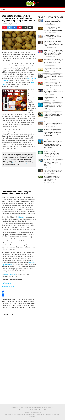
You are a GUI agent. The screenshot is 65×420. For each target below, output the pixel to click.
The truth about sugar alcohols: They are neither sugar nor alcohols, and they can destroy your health (53, 43)
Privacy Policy (32, 416)
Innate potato (11, 305)
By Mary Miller (53, 47)
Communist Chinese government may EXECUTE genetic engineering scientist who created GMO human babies (53, 106)
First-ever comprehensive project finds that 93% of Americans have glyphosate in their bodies (53, 123)
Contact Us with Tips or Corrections (32, 412)
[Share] (19, 295)
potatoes (4, 307)
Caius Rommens (22, 299)
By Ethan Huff (52, 126)
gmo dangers (22, 303)
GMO (15, 303)
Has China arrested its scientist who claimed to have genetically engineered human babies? (53, 153)
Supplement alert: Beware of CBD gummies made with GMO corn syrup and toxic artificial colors (53, 84)
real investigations (14, 307)
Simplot (22, 307)
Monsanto (20, 305)
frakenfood (26, 301)
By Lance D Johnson (54, 156)
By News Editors (53, 71)
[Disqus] (19, 338)
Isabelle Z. (14, 24)
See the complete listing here (21, 163)
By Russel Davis (53, 65)
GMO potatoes (31, 303)
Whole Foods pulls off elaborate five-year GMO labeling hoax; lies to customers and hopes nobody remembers (53, 115)
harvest (4, 305)
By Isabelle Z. (53, 24)
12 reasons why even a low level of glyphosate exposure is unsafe (53, 69)
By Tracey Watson (53, 137)
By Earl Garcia (53, 79)
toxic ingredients (31, 307)
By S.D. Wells (52, 38)
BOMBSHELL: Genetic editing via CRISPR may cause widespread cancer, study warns (52, 21)
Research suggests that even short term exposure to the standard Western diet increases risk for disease (53, 62)
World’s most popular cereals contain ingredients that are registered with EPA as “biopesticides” (52, 178)
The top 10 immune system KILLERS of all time (53, 98)
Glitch (12, 303)
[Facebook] (19, 290)
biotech (14, 299)
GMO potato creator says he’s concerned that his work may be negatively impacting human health (53, 29)
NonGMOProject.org (8, 286)
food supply (18, 301)
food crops (10, 301)
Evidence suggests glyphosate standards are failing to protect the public (53, 76)
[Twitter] (19, 293)
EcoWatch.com (6, 283)
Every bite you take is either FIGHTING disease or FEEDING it (52, 36)
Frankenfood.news (10, 274)
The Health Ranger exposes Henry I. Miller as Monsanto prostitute (53, 170)
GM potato (21, 217)
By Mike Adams (53, 87)
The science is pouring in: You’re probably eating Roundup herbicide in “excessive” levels (53, 91)
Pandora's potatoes (29, 305)
